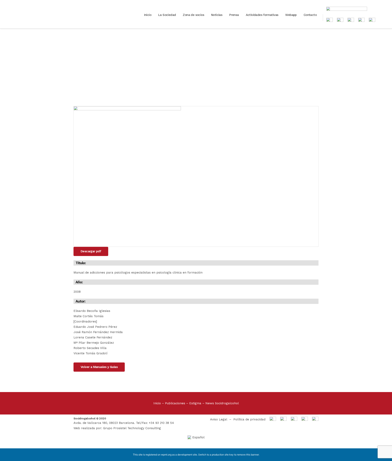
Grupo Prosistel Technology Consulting (132, 428)
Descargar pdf (91, 251)
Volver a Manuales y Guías (99, 367)
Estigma (195, 403)
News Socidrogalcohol (222, 403)
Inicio (157, 403)
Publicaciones (175, 403)
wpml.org (166, 454)
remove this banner (248, 454)
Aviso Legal (218, 419)
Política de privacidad (249, 419)
